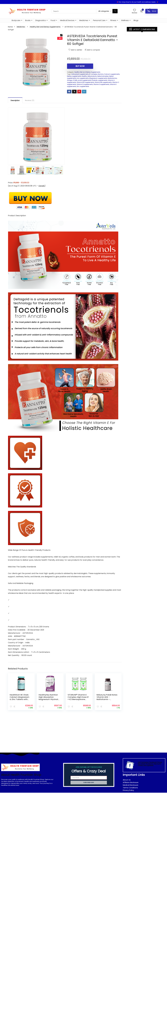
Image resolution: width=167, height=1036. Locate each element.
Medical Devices (67, 20)
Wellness (125, 20)
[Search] (115, 11)
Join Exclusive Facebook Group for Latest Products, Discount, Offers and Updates (150, 764)
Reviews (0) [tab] (29, 100)
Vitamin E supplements (101, 84)
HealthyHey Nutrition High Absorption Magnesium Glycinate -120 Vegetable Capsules (49, 699)
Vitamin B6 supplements (103, 82)
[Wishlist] (134, 10)
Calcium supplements (112, 74)
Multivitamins (112, 78)
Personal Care (99, 20)
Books (27, 20)
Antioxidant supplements (80, 74)
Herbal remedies (102, 76)
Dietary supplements (74, 76)
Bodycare (16, 20)
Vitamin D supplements (85, 84)
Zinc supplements (83, 86)
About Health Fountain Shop (21, 775)
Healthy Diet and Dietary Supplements (45, 27)
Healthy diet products (89, 76)
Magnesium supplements (98, 78)
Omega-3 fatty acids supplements (79, 80)
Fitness (113, 20)
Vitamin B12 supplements (85, 82)
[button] (61, 35)
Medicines (83, 20)
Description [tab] (15, 100)
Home (10, 27)
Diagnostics (40, 20)
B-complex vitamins (96, 74)
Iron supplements (83, 78)
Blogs (136, 20)
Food (53, 20)
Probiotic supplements (99, 80)
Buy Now (80, 66)
